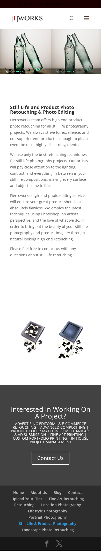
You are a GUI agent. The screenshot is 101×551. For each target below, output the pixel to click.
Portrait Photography (47, 517)
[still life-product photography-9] (50, 362)
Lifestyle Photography (47, 510)
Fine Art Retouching (66, 498)
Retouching (24, 504)
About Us (39, 492)
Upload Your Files (26, 498)
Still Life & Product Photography (47, 523)
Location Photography (61, 504)
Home (18, 492)
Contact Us (50, 458)
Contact (75, 492)
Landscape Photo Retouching (48, 529)
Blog (57, 492)
